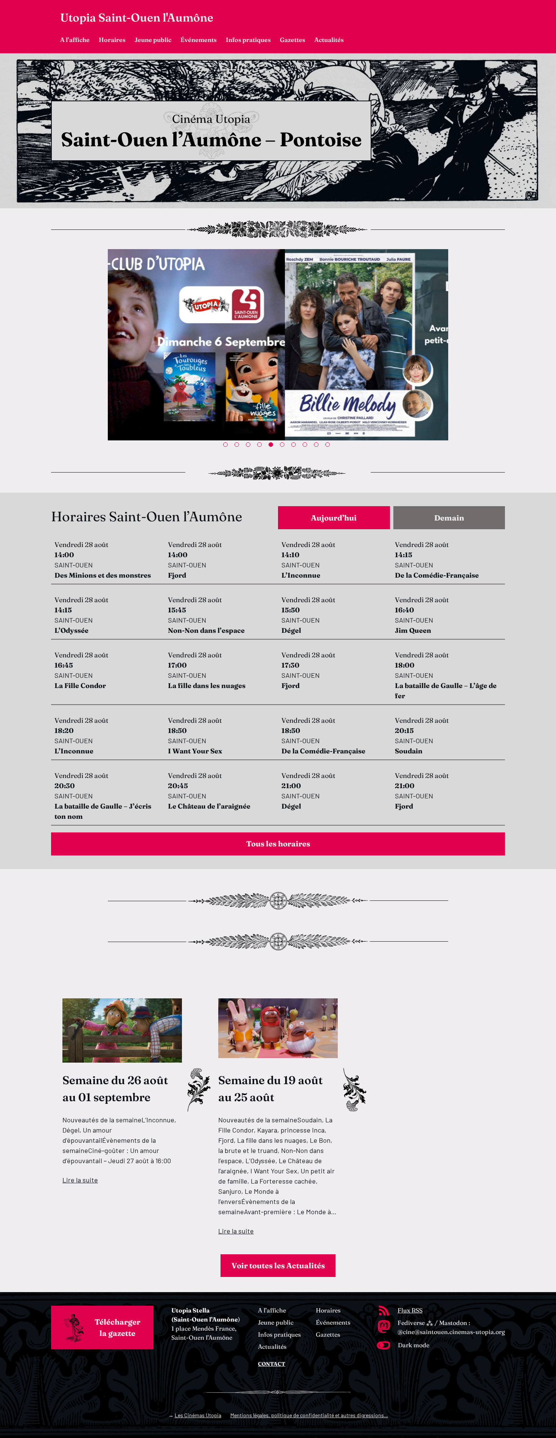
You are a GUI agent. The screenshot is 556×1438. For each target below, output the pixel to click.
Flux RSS (410, 1310)
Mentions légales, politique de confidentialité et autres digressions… (309, 1415)
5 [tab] (272, 446)
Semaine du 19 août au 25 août (270, 1088)
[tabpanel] (278, 344)
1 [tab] (227, 446)
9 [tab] (317, 446)
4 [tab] (261, 446)
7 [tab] (295, 446)
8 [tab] (306, 446)
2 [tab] (238, 446)
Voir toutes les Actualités (278, 1265)
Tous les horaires (278, 843)
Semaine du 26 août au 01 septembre (115, 1088)
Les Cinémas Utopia (198, 1415)
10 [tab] (329, 446)
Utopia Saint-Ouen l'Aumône (136, 18)
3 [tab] (249, 446)
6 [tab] (283, 446)
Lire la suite (80, 1180)
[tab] (334, 517)
